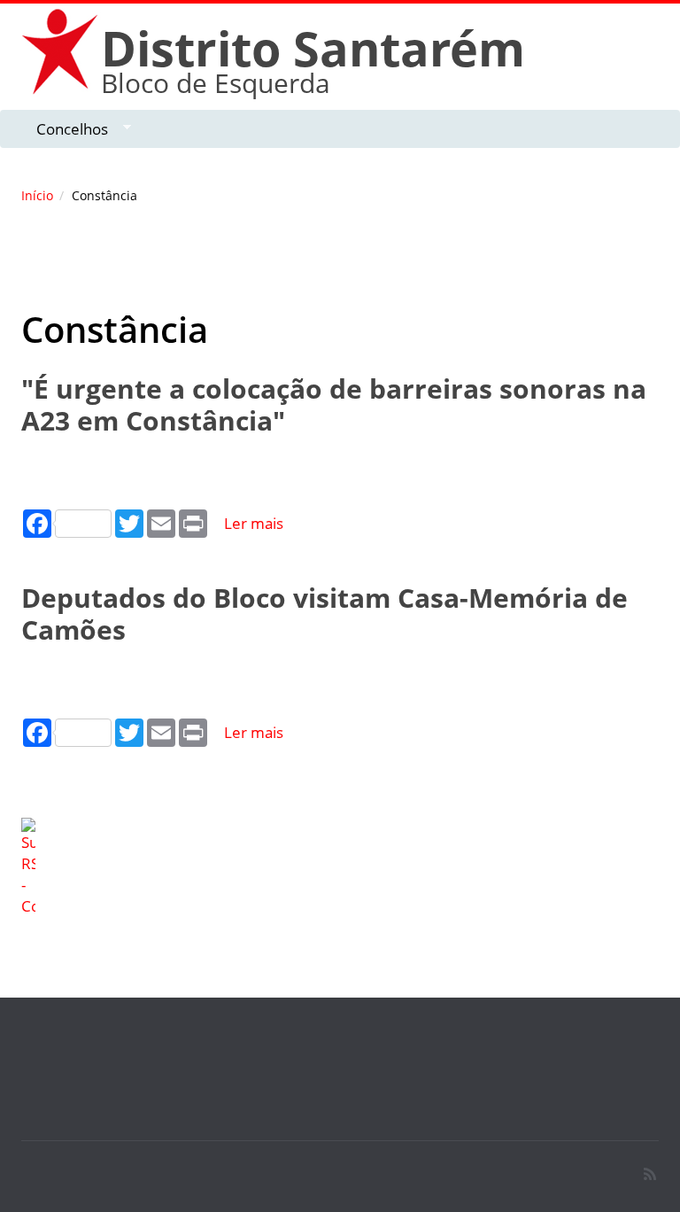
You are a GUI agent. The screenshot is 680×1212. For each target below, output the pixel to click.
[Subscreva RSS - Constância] (340, 868)
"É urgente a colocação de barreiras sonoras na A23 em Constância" (333, 404)
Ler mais (253, 523)
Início (37, 195)
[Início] (61, 51)
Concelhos (64, 129)
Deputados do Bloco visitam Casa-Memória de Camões (324, 613)
